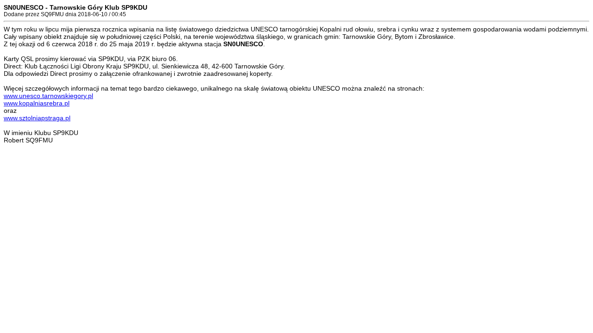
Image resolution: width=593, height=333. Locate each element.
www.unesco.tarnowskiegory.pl (48, 95)
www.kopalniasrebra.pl (36, 103)
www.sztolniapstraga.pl (37, 118)
